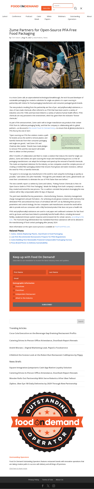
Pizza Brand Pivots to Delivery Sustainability (29, 243)
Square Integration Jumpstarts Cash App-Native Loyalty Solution (40, 367)
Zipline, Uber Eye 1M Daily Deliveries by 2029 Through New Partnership (43, 383)
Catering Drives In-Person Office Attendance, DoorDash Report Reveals (43, 373)
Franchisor (20, 290)
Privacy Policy (33, 480)
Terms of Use (47, 480)
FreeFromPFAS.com (62, 227)
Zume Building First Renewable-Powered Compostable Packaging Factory (41, 240)
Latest (4, 16)
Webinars (62, 16)
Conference (16, 16)
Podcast (29, 16)
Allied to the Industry (24, 298)
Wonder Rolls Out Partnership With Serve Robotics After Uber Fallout (42, 378)
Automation (38, 38)
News (45, 38)
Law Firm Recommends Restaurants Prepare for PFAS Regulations (38, 237)
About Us (59, 480)
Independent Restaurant (25, 294)
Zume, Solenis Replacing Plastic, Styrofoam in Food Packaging (37, 234)
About (89, 16)
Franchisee (20, 286)
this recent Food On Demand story (42, 128)
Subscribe (46, 8)
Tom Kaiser (16, 38)
